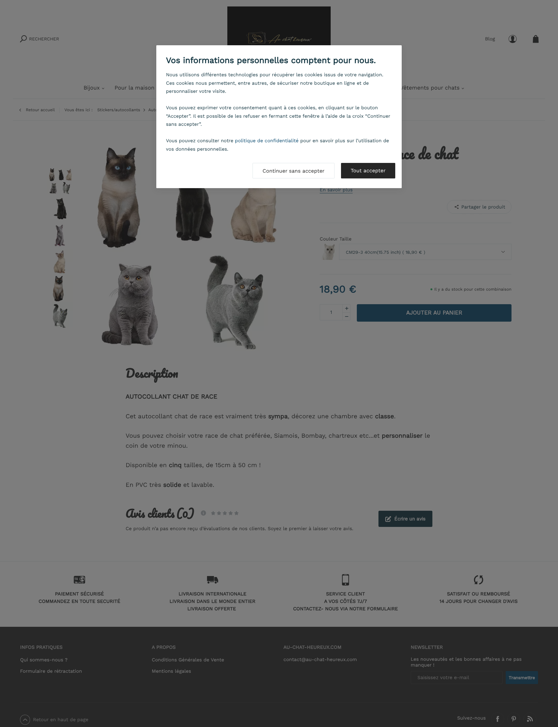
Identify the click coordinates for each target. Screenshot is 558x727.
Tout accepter (368, 170)
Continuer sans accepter (294, 171)
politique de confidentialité (267, 141)
